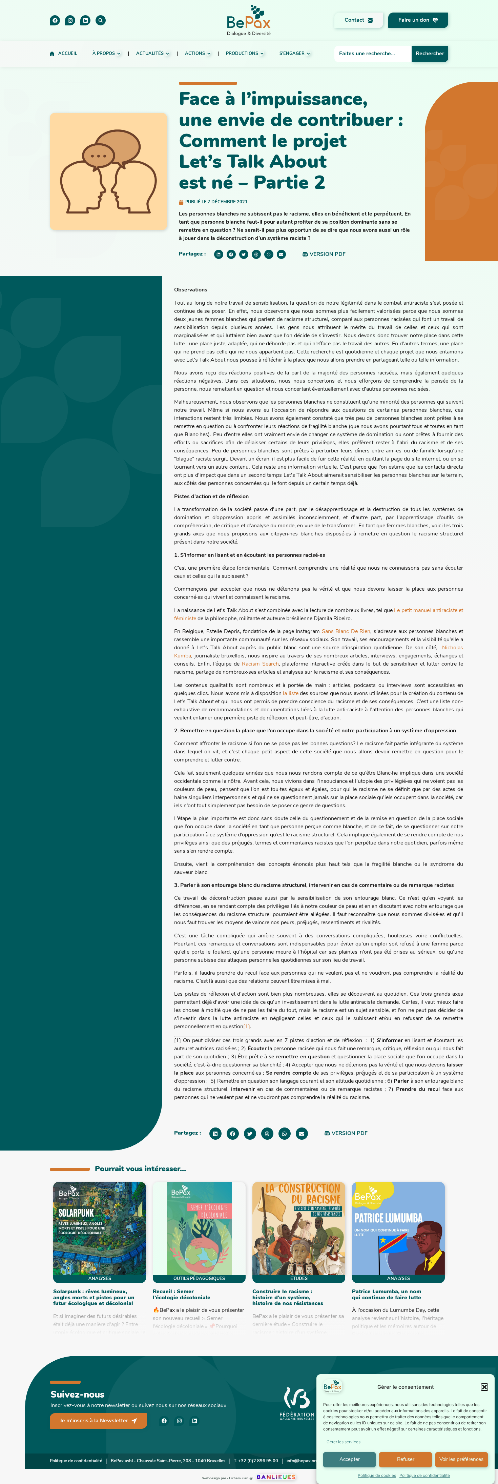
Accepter (349, 1459)
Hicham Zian (238, 1478)
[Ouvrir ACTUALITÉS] (167, 54)
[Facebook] (55, 20)
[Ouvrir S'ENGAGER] (308, 54)
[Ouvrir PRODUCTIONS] (262, 54)
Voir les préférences (461, 1459)
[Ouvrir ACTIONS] (209, 54)
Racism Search (260, 664)
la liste (290, 693)
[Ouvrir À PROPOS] (119, 54)
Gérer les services (343, 1441)
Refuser (405, 1459)
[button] (484, 1387)
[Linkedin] (85, 20)
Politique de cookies (377, 1475)
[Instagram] (70, 20)
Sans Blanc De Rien (346, 631)
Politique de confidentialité (424, 1475)
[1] (246, 1027)
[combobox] (373, 54)
